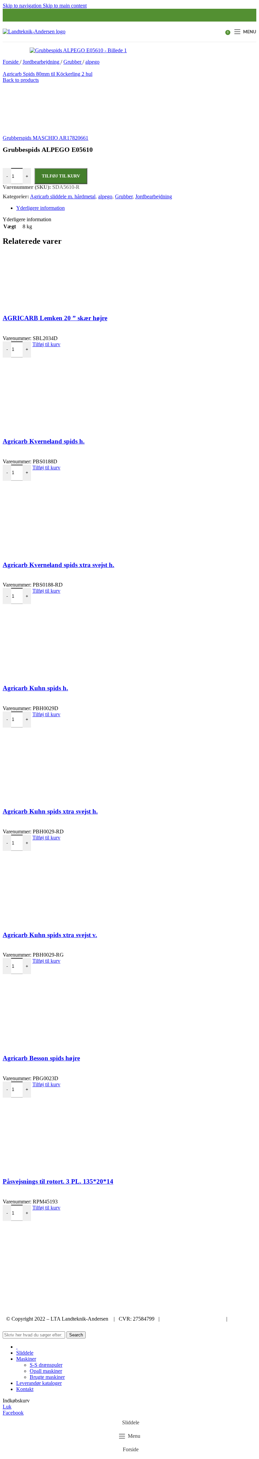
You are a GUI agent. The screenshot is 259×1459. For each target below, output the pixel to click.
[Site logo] (34, 31)
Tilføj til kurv (61, 175)
